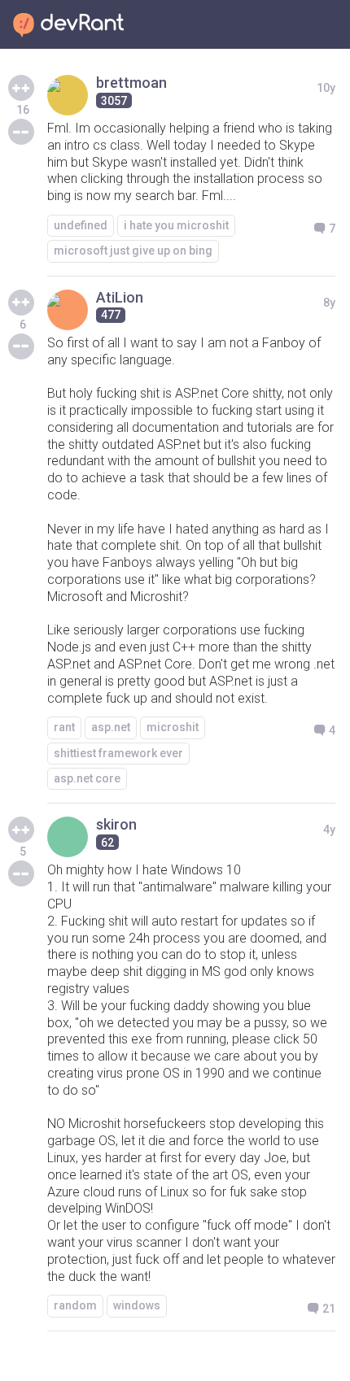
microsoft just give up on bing (133, 250)
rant (64, 727)
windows (136, 1305)
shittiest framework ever (118, 753)
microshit (173, 727)
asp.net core (87, 778)
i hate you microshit (176, 225)
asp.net (110, 727)
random (75, 1305)
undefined (80, 225)
